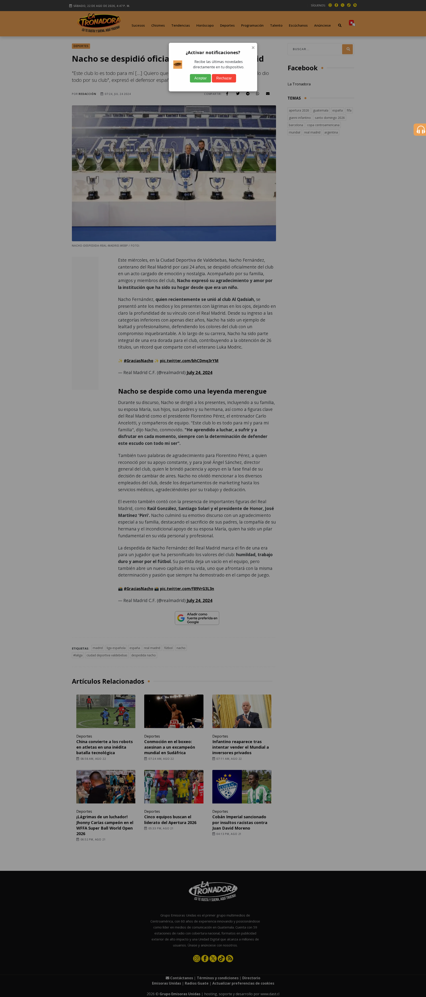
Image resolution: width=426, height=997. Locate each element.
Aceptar (200, 78)
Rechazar (224, 78)
